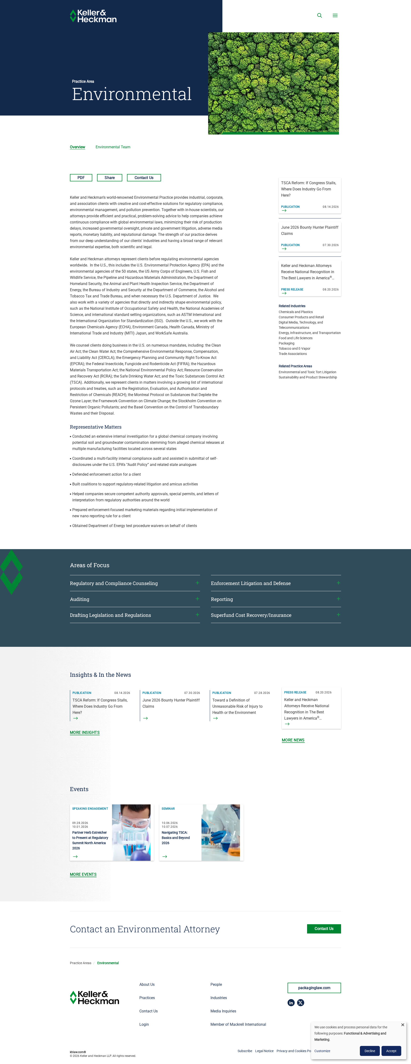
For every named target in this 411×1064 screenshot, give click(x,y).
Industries (218, 998)
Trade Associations (293, 354)
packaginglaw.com (314, 988)
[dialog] (358, 1040)
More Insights (85, 732)
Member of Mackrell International (238, 1024)
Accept (391, 1051)
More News (293, 740)
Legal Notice (264, 1051)
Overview (77, 147)
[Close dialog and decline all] (402, 1025)
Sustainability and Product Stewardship (308, 377)
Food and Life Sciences (296, 338)
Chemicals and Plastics (296, 312)
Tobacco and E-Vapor (294, 348)
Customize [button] (322, 1051)
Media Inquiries (223, 1011)
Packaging (286, 343)
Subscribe (245, 1051)
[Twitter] (300, 1002)
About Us (147, 984)
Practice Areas (80, 963)
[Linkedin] (291, 1002)
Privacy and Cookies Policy (296, 1051)
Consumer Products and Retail (301, 317)
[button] (320, 15)
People (216, 984)
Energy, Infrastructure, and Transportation (310, 333)
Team (113, 147)
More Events (83, 874)
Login (144, 1024)
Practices (147, 998)
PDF (81, 177)
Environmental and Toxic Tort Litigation (307, 372)
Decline (370, 1051)
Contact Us (144, 177)
